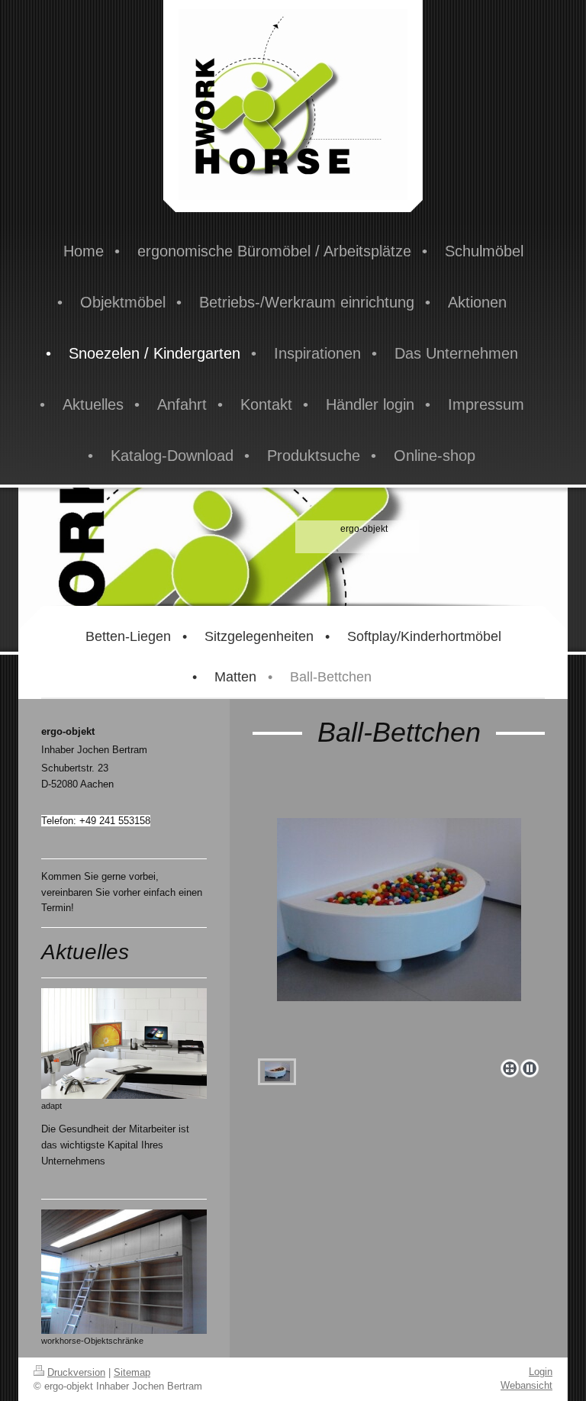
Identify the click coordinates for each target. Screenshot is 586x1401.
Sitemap (132, 1372)
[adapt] (124, 1043)
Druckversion (76, 1372)
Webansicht (526, 1385)
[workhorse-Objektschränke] (124, 1271)
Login (540, 1371)
